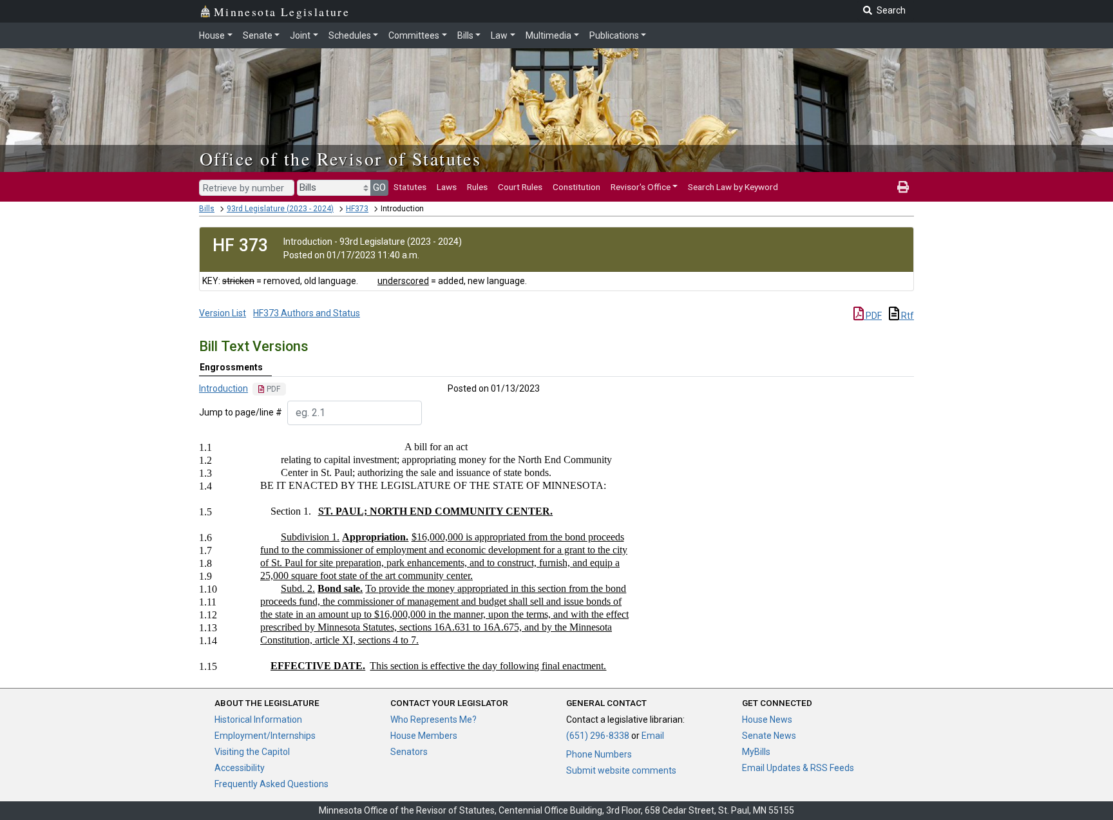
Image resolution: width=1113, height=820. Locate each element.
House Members (423, 735)
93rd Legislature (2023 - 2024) (280, 208)
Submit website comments (621, 770)
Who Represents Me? (433, 719)
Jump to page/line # (240, 412)
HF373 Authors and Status (306, 313)
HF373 (357, 208)
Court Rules (520, 187)
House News (767, 719)
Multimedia (548, 35)
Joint (300, 35)
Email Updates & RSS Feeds (798, 768)
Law (499, 35)
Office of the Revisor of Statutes (340, 158)
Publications (614, 35)
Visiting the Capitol (252, 752)
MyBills (756, 752)
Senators (409, 752)
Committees (413, 35)
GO (379, 187)
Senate (257, 35)
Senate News (769, 735)
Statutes (410, 187)
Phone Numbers (599, 754)
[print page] (903, 186)
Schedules (349, 35)
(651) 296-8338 (597, 735)
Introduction (223, 388)
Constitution (576, 187)
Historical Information (258, 719)
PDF (873, 315)
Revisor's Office (641, 187)
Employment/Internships (265, 735)
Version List (222, 313)
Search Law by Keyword (733, 187)
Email (653, 735)
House (212, 35)
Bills (465, 35)
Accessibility (239, 768)
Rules (477, 187)
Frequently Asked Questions (271, 784)
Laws (447, 187)
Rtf (906, 315)
